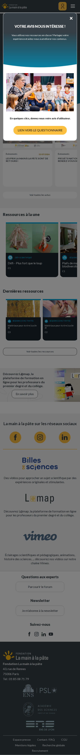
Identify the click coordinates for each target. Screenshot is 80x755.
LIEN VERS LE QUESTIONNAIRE (40, 130)
